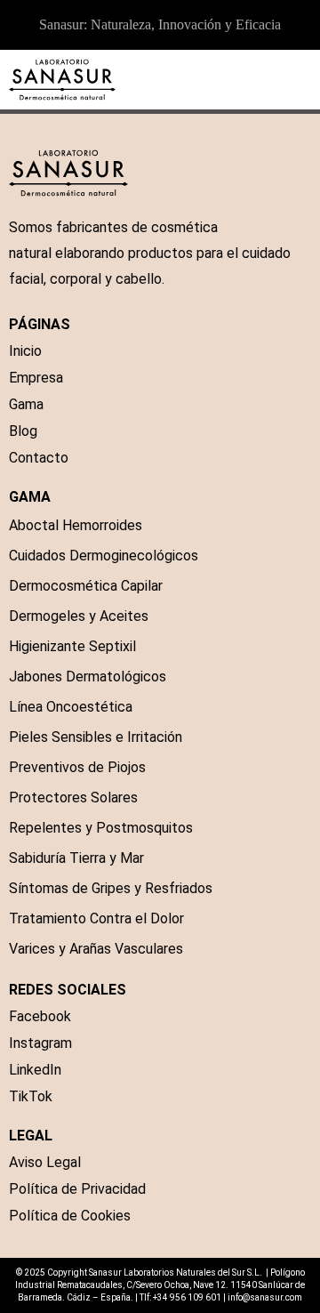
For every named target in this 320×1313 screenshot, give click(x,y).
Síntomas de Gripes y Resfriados (110, 888)
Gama (26, 404)
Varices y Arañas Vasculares (96, 948)
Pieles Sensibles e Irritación (95, 737)
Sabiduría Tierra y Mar (76, 858)
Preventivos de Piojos (77, 767)
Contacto (38, 457)
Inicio (25, 350)
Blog (23, 431)
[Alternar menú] (302, 80)
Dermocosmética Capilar (86, 585)
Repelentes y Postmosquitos (101, 827)
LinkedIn (35, 1069)
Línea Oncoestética (70, 706)
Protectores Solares (73, 797)
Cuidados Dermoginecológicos (103, 555)
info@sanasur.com (265, 1297)
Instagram (40, 1043)
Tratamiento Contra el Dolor (96, 918)
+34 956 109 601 (187, 1297)
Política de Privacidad (77, 1188)
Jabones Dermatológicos (87, 676)
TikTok (30, 1096)
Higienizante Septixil (72, 646)
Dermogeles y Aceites (78, 616)
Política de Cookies (70, 1215)
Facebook (40, 1016)
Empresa (36, 377)
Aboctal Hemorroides (75, 525)
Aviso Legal (45, 1162)
